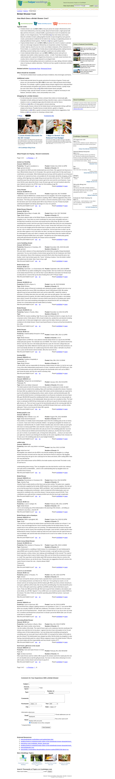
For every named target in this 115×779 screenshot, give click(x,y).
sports (92, 9)
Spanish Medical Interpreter (81, 151)
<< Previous (30, 158)
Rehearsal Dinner (46, 68)
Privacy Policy (59, 775)
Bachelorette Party (34, 68)
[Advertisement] (85, 30)
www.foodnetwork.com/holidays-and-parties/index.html (37, 739)
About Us (45, 775)
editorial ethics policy (78, 108)
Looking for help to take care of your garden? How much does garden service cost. (87, 66)
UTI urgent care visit (79, 139)
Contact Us (69, 775)
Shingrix (75, 175)
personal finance (73, 9)
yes (36, 186)
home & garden (65, 9)
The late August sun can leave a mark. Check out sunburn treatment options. (88, 71)
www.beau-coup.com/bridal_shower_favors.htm (35, 743)
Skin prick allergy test (79, 184)
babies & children (33, 9)
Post (20, 116)
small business (87, 9)
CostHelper (19, 11)
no (39, 186)
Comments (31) (49, 116)
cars (39, 9)
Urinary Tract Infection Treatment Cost (88, 149)
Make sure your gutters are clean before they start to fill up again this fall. (88, 49)
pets (78, 9)
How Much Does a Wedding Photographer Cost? (37, 764)
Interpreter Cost (93, 163)
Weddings (25, 11)
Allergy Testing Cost (92, 195)
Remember (34, 723)
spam (66, 186)
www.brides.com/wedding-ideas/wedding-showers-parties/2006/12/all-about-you (45, 749)
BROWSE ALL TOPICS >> (22, 9)
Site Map (65, 775)
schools (81, 9)
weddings (96, 9)
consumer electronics (45, 9)
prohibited (59, 186)
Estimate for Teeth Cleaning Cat (82, 198)
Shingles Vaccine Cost (91, 181)
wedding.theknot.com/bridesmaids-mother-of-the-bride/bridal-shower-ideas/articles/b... (46, 745)
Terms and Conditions (52, 775)
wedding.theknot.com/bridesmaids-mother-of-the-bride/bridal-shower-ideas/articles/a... (46, 741)
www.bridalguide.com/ (27, 747)
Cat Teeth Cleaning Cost (91, 207)
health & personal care (56, 9)
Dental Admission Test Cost (90, 172)
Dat (74, 166)
